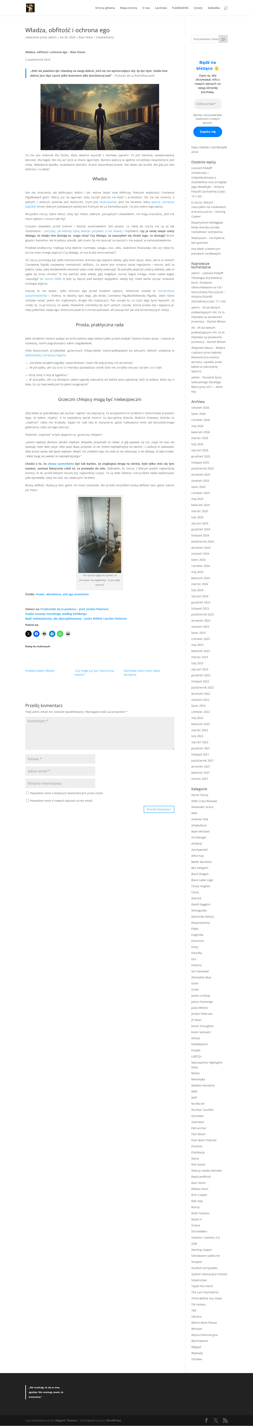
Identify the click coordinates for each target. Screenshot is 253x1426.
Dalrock (196, 898)
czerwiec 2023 (200, 639)
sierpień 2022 (200, 700)
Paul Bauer (198, 1134)
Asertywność (199, 849)
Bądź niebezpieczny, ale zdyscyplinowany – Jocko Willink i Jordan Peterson (76, 618)
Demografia (199, 910)
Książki (195, 1050)
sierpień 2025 (200, 481)
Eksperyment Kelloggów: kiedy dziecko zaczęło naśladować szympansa (207, 227)
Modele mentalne (203, 1085)
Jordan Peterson (201, 1014)
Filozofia (196, 953)
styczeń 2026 (199, 450)
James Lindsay (200, 995)
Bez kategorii (199, 868)
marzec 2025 (199, 511)
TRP (193, 1310)
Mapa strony (128, 8)
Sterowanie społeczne (205, 1256)
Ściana (195, 1225)
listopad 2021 (200, 754)
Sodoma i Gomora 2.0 (205, 1237)
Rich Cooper (199, 1195)
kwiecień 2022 (200, 724)
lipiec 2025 (198, 487)
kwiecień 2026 (200, 432)
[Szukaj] (223, 39)
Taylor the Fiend (202, 1286)
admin (52, 37)
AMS (194, 813)
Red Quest (198, 1164)
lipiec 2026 (198, 414)
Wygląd (196, 1347)
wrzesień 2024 (200, 547)
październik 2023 (202, 614)
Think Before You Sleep (206, 1298)
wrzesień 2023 (200, 620)
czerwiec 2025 (200, 493)
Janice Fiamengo (202, 1002)
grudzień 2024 (200, 529)
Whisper (196, 1329)
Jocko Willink (199, 1008)
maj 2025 (197, 499)
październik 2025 (202, 468)
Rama (195, 1158)
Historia (196, 965)
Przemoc (197, 1146)
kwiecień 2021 (200, 772)
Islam (194, 983)
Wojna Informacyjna (204, 1335)
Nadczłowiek (108, 202)
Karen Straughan (202, 1026)
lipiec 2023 (198, 633)
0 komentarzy (105, 37)
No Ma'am (198, 1103)
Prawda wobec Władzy (40, 671)
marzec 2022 (199, 730)
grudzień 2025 (200, 456)
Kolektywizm (199, 1044)
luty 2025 (197, 517)
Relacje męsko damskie (206, 1170)
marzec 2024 (199, 584)
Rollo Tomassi (200, 1213)
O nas (146, 8)
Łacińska (161, 8)
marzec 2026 (199, 438)
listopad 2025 (200, 462)
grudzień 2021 (200, 748)
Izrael (195, 989)
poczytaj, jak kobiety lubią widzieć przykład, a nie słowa (82, 231)
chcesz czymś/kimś (61, 464)
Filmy (194, 947)
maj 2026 (197, 426)
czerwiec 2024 (200, 566)
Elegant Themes (66, 1420)
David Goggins (200, 904)
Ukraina (196, 1316)
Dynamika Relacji (202, 916)
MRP (194, 1091)
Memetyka (198, 1079)
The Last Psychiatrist (204, 1292)
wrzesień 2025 (200, 474)
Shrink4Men (199, 1231)
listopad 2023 (200, 608)
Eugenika (197, 935)
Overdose (197, 1122)
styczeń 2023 (199, 669)
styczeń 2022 (199, 742)
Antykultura (199, 825)
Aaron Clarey (199, 795)
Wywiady (197, 1353)
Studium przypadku (204, 1268)
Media (195, 1073)
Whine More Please (204, 1322)
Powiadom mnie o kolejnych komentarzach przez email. (66, 793)
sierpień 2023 (200, 626)
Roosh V (196, 1219)
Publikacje (198, 1152)
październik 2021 (202, 760)
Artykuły (196, 843)
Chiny (195, 892)
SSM (194, 1243)
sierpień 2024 (200, 553)
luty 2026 (197, 444)
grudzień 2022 (200, 675)
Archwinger (199, 837)
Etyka (194, 928)
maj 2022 (197, 718)
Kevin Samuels (201, 1032)
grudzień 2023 (200, 602)
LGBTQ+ (196, 1056)
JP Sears (196, 1020)
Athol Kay (197, 856)
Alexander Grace (202, 807)
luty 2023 (197, 663)
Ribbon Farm (199, 1189)
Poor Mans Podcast (203, 1140)
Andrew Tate (199, 819)
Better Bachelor (201, 862)
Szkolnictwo (199, 1280)
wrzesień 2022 (200, 693)
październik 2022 (202, 687)
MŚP (194, 1098)
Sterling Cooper (201, 1250)
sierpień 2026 (200, 407)
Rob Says (197, 1201)
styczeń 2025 (199, 523)
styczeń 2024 (199, 596)
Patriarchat (198, 1128)
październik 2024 (202, 541)
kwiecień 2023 (200, 651)
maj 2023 (197, 645)
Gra (193, 959)
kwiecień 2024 (200, 578)
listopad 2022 (200, 681)
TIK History (198, 1304)
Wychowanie (199, 1341)
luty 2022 (197, 736)
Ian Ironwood (200, 971)
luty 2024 (197, 590)
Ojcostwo (197, 1116)
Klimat (195, 1038)
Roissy (195, 1207)
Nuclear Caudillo (202, 1110)
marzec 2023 (199, 657)
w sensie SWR (50, 279)
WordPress (113, 1420)
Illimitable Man (201, 977)
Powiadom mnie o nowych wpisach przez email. (61, 800)
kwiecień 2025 (200, 505)
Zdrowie (196, 1359)
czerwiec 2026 (200, 420)
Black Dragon (200, 874)
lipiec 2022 (198, 705)
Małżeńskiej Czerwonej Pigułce (45, 355)
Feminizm (197, 941)
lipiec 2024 (198, 560)
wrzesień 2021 (200, 766)
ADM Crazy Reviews (204, 801)
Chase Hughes (200, 886)
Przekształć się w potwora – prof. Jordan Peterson (75, 609)
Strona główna (105, 8)
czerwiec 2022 (200, 712)
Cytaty (198, 8)
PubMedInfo (180, 8)
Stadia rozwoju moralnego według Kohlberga (56, 614)
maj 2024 (197, 572)
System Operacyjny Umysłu (209, 1274)
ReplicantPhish (201, 1177)
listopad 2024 (200, 535)
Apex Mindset (200, 831)
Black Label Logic (202, 880)
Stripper (196, 1262)
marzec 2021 (199, 779)
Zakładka (214, 8)
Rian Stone (86, 37)
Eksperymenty (200, 923)
